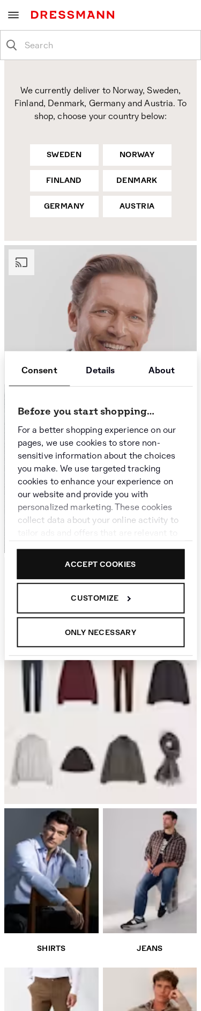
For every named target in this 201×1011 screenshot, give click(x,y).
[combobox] (109, 45)
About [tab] (161, 370)
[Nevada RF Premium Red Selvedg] (29, 681)
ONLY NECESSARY (101, 632)
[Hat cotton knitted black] (76, 760)
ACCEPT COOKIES (100, 563)
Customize (95, 598)
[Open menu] (13, 15)
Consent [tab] (39, 370)
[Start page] (75, 15)
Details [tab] (100, 370)
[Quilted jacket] (170, 682)
